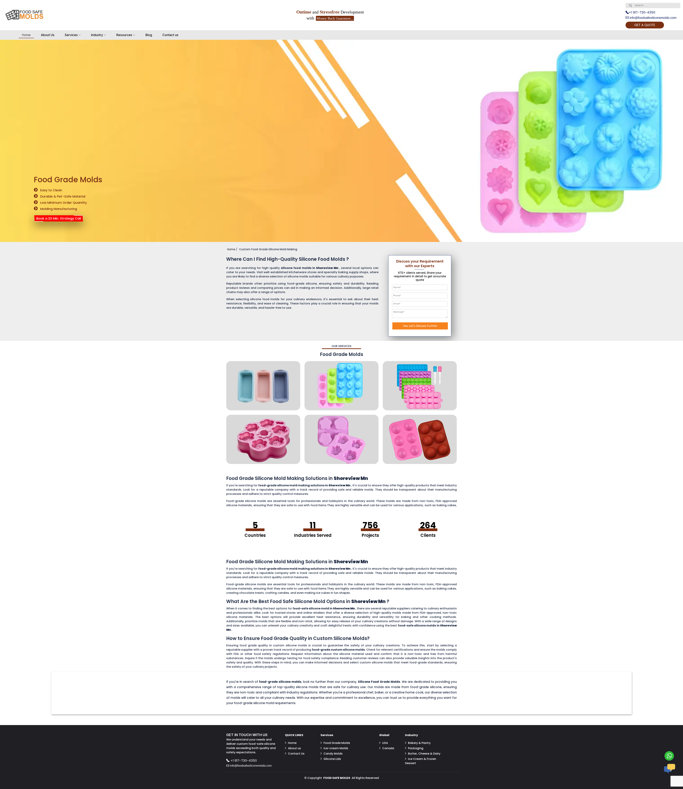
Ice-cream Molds (336, 748)
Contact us (170, 35)
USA (385, 743)
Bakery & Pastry (419, 743)
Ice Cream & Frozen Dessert (420, 761)
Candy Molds (333, 754)
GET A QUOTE (644, 25)
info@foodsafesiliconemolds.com (652, 18)
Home (26, 35)
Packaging (415, 748)
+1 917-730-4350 (642, 12)
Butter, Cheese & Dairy (424, 754)
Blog (148, 35)
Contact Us (296, 754)
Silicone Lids (332, 759)
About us (294, 748)
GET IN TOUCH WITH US (247, 735)
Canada (388, 748)
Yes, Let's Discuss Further (420, 326)
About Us (47, 35)
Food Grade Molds (337, 743)
